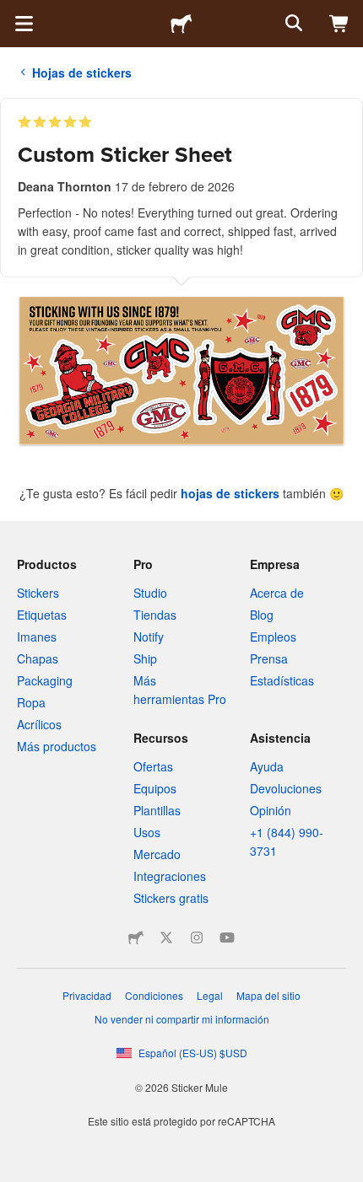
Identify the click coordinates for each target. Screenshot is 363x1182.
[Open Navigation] (23, 23)
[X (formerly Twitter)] (166, 937)
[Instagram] (196, 937)
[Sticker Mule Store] (136, 937)
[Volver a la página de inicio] (181, 23)
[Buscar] (292, 23)
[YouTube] (227, 937)
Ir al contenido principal (12, 12)
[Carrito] (339, 23)
